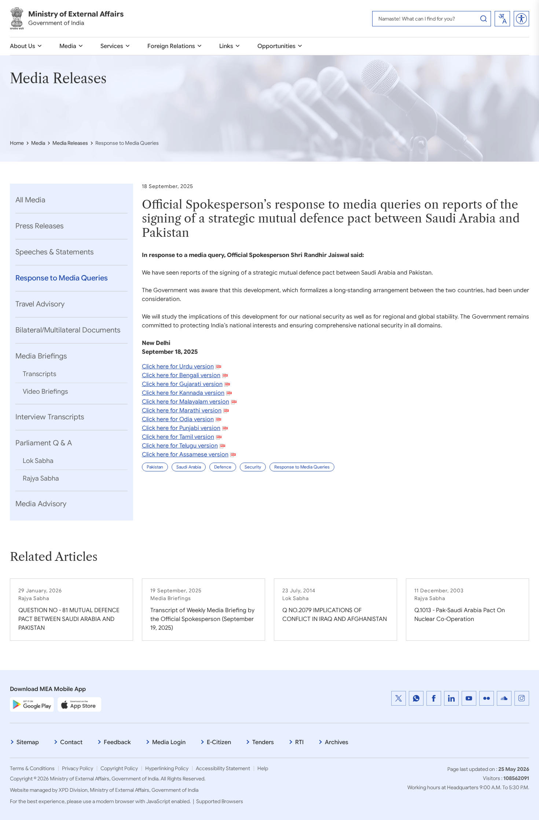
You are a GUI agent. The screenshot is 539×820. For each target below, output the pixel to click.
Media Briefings (41, 356)
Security (253, 467)
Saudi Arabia (188, 467)
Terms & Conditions (32, 768)
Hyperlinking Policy (166, 768)
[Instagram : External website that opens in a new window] (521, 698)
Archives (336, 742)
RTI (299, 742)
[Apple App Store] (80, 704)
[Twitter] (398, 698)
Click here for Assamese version (185, 454)
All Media (30, 200)
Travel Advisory (40, 304)
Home (17, 143)
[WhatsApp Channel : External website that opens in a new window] (416, 698)
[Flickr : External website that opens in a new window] (486, 698)
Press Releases (39, 226)
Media (67, 46)
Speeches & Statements (54, 252)
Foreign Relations (171, 46)
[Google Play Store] (32, 704)
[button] (521, 18)
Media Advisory (40, 503)
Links (226, 46)
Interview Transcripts (49, 417)
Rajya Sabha (41, 478)
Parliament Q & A (43, 443)
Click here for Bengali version (181, 375)
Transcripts (39, 374)
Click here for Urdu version (178, 366)
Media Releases (70, 143)
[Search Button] (483, 18)
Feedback (117, 742)
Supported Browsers (219, 801)
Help (262, 768)
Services (111, 46)
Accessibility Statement (223, 768)
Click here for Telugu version (180, 445)
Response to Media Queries (61, 278)
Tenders (263, 742)
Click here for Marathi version (181, 410)
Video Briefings (45, 391)
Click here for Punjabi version (181, 428)
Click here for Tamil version (178, 437)
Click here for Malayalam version (185, 401)
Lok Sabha (38, 461)
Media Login (169, 742)
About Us (22, 46)
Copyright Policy (119, 768)
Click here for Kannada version (183, 393)
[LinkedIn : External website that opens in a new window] (451, 698)
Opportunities (276, 46)
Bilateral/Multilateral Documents (67, 330)
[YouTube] (469, 698)
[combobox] (502, 19)
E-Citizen (219, 742)
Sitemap (27, 742)
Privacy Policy (77, 768)
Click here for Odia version (178, 419)
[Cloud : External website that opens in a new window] (504, 698)
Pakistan (155, 467)
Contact (71, 742)
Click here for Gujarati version (182, 384)
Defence (222, 467)
